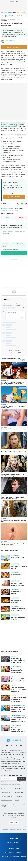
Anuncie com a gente (6, 800)
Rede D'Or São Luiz (9, 852)
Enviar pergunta (14, 253)
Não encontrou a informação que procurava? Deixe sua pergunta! (11, 226)
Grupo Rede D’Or (21, 829)
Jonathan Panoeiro (10, 40)
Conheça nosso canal (7, 745)
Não (21, 217)
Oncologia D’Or (19, 852)
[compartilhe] (18, 204)
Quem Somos (4, 789)
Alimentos (4, 20)
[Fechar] (17, 1)
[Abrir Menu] (2, 16)
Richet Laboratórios (15, 856)
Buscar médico (12, 12)
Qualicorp (23, 856)
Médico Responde (12, 19)
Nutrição (19, 19)
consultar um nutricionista (9, 126)
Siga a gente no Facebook (16, 745)
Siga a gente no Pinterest (21, 745)
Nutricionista (14, 185)
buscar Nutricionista (14, 47)
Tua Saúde (4, 12)
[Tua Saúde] (9, 16)
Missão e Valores (19, 789)
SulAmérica (5, 856)
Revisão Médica (19, 792)
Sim (8, 217)
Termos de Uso (18, 796)
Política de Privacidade (7, 796)
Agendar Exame (21, 12)
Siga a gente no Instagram (11, 745)
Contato (17, 800)
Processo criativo (5, 792)
